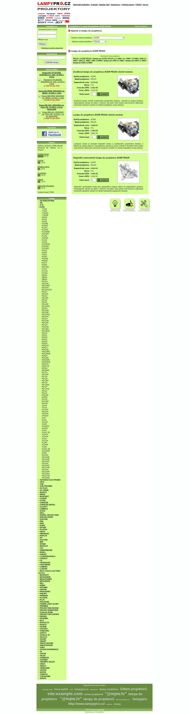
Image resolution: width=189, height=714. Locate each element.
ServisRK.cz (100, 712)
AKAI (42, 482)
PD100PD (46, 286)
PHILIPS (43, 594)
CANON (43, 499)
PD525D (45, 358)
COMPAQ (44, 509)
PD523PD (46, 352)
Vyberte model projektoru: (82, 42)
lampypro (140, 699)
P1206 (44, 236)
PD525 (44, 356)
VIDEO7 (43, 666)
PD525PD (46, 360)
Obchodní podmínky (81, 5)
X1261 (44, 447)
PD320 (44, 337)
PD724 (44, 377)
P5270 (44, 263)
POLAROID (44, 602)
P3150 (44, 250)
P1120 (44, 219)
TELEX (42, 656)
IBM (41, 542)
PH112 (44, 393)
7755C (44, 211)
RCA (42, 620)
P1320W (45, 248)
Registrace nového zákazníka (52, 48)
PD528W (45, 370)
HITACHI (43, 536)
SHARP (43, 639)
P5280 (44, 265)
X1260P (45, 445)
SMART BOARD (46, 643)
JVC (41, 548)
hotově (40, 180)
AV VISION (44, 490)
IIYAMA (43, 544)
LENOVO (43, 558)
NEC (42, 583)
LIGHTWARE (45, 565)
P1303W (45, 246)
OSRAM (43, 589)
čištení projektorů (133, 689)
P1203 (44, 228)
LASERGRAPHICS (47, 556)
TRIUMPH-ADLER (47, 662)
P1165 (44, 221)
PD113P (45, 298)
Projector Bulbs (46, 612)
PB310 (44, 275)
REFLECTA (44, 623)
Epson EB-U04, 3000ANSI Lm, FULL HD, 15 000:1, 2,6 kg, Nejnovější (51, 107)
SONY (42, 647)
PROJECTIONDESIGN (49, 610)
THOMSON (44, 658)
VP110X (45, 412)
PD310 (44, 333)
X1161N (45, 436)
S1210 (44, 408)
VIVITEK (43, 670)
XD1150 (45, 455)
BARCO (43, 492)
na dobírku (42, 173)
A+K (42, 205)
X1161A (45, 434)
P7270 (44, 269)
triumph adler (47, 689)
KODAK (43, 554)
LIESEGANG (45, 563)
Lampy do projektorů (97, 709)
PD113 (44, 296)
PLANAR (43, 598)
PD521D (45, 346)
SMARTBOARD (46, 645)
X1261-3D (46, 449)
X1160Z (45, 428)
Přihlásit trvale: (43, 39)
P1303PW (46, 244)
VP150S (45, 414)
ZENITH (43, 678)
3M (41, 203)
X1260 (44, 443)
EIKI (41, 521)
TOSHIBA (44, 660)
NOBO (42, 585)
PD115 (44, 300)
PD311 (44, 335)
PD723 (44, 372)
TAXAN (43, 654)
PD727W (45, 389)
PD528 (44, 368)
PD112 (44, 292)
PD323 (44, 341)
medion (109, 704)
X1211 (44, 439)
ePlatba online (43, 167)
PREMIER (44, 606)
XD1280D (46, 478)
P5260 (44, 257)
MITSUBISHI (45, 581)
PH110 (44, 391)
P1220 (44, 240)
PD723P (45, 374)
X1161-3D (46, 432)
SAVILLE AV (45, 635)
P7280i (45, 273)
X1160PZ (45, 426)
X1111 (44, 420)
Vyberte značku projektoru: (81, 38)
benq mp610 (61, 689)
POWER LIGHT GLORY (49, 604)
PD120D (45, 310)
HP (41, 538)
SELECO (43, 637)
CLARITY (44, 507)
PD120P (45, 312)
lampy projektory (109, 689)
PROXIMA (44, 618)
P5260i (45, 261)
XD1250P (46, 472)
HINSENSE (44, 534)
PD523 (44, 348)
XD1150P (45, 459)
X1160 (44, 424)
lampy (117, 704)
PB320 (44, 277)
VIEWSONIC (45, 668)
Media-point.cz (90, 712)
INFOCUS (44, 546)
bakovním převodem (46, 186)
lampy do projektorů (98, 699)
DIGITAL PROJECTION (49, 515)
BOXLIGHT (44, 496)
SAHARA (44, 629)
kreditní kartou (43, 154)
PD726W (45, 385)
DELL (42, 513)
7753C (44, 209)
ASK (42, 484)
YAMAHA (44, 674)
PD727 (44, 387)
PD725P (45, 381)
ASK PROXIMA (46, 486)
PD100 (44, 281)
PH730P (45, 401)
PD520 (44, 343)
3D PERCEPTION (47, 201)
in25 (71, 689)
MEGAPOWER (46, 579)
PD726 (44, 383)
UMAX (42, 664)
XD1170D (46, 467)
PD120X (45, 317)
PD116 (44, 302)
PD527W (45, 366)
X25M (44, 453)
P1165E (45, 224)
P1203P (45, 230)
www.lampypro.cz (123, 699)
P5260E (45, 259)
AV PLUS (43, 488)
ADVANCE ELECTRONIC (50, 480)
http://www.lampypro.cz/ (86, 704)
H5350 (44, 217)
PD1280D (46, 331)
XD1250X (46, 474)
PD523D (45, 350)
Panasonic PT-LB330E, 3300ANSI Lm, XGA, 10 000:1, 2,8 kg (51, 75)
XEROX (43, 672)
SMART (43, 641)
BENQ (42, 494)
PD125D (45, 327)
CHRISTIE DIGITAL (47, 505)
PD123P (45, 323)
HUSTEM (43, 540)
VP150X (45, 416)
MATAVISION (45, 577)
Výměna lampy (128, 5)
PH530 (44, 397)
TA (41, 652)
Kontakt (94, 5)
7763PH (45, 213)
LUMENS (43, 567)
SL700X (45, 410)
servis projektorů (93, 694)
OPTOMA (44, 587)
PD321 (44, 339)
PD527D (45, 364)
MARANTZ (44, 575)
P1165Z (45, 226)
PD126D (45, 329)
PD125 (44, 325)
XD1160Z (45, 465)
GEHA (42, 532)
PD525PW (46, 362)
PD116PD (46, 306)
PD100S (45, 288)
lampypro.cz (81, 689)
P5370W (45, 267)
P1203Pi (45, 234)
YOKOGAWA (45, 676)
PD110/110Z (47, 290)
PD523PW (46, 354)
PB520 (44, 279)
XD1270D (46, 476)
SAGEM (43, 627)
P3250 (44, 252)
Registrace (115, 5)
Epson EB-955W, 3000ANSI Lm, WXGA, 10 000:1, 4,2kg (52, 92)
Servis (145, 5)
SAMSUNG (44, 631)
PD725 (44, 379)
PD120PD (46, 315)
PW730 (45, 403)
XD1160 (45, 463)
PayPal (40, 160)
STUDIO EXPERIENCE (49, 649)
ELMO (42, 525)
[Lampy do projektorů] (53, 9)
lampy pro (94, 689)
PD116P (45, 304)
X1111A (45, 422)
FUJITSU (43, 530)
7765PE (45, 215)
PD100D (45, 283)
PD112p (45, 294)
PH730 (44, 399)
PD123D (45, 321)
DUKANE (44, 519)
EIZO (42, 523)
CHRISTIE (44, 503)
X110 (44, 418)
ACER (42, 207)
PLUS (42, 600)
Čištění (138, 5)
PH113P (45, 395)
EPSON (43, 527)
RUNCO (43, 625)
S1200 (44, 405)
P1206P (45, 238)
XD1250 (45, 470)
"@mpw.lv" (116, 693)
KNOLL (43, 552)
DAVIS (42, 511)
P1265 (44, 242)
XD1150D (46, 457)
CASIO (42, 501)
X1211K (45, 441)
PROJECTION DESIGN (49, 608)
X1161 (44, 430)
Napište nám (104, 5)
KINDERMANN (46, 550)
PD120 (44, 308)
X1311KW (46, 451)
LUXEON (43, 569)
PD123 (44, 319)
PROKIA (43, 616)
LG (41, 561)
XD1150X (45, 461)
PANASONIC (45, 592)
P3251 (44, 255)
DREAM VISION (46, 517)
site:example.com (65, 693)
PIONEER (44, 596)
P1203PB (45, 232)
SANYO (43, 633)
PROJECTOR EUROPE (49, 614)
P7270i (45, 271)
